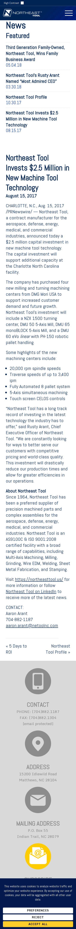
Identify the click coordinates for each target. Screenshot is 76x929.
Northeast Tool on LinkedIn (31, 591)
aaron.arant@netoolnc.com (32, 625)
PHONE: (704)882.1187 (38, 711)
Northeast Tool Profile (58, 649)
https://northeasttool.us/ (39, 579)
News (16, 25)
